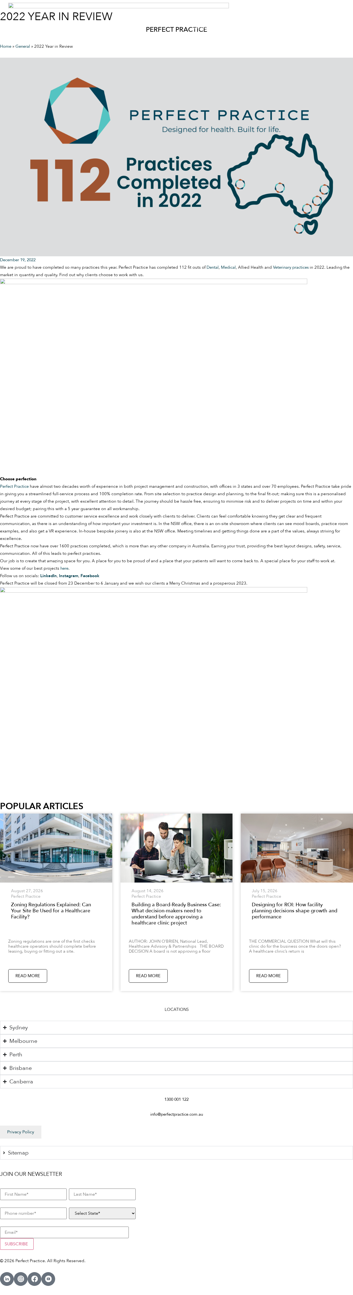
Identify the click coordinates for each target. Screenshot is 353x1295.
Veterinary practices (291, 267)
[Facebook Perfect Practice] (34, 1279)
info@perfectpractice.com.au (176, 1114)
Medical (228, 267)
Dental (213, 267)
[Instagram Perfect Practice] (21, 1279)
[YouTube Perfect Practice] (48, 1279)
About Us (289, 28)
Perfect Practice (14, 486)
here (64, 568)
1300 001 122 (176, 1099)
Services (232, 28)
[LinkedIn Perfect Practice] (7, 1279)
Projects (263, 28)
